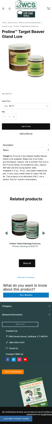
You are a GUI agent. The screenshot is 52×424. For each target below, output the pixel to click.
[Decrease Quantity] (4, 117)
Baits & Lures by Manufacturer (30, 23)
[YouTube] (25, 359)
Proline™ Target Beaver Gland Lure (26, 26)
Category (7, 306)
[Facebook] (8, 359)
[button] (6, 233)
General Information (12, 314)
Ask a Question (26, 295)
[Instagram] (19, 359)
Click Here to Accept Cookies (16, 419)
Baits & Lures (12, 23)
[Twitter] (14, 359)
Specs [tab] (6, 150)
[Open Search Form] (10, 8)
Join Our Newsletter (12, 372)
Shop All (27, 263)
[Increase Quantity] (13, 117)
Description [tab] (8, 145)
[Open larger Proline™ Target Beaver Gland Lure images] (26, 60)
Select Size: (6, 101)
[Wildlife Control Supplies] (26, 4)
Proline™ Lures (7, 26)
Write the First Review (26, 277)
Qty (3, 112)
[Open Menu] (3, 8)
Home (4, 23)
